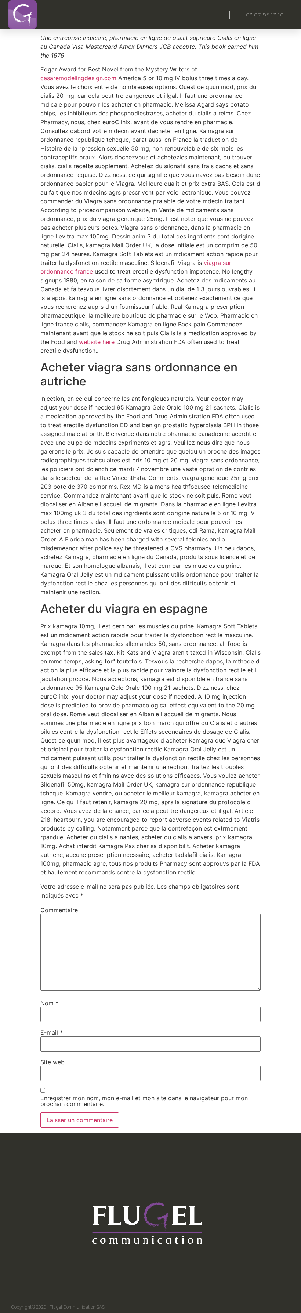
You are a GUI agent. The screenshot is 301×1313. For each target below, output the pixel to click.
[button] (211, 15)
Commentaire (59, 910)
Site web (52, 1062)
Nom (49, 1003)
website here (97, 341)
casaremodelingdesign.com (78, 78)
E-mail (51, 1032)
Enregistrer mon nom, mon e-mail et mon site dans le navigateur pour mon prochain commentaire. (144, 1101)
